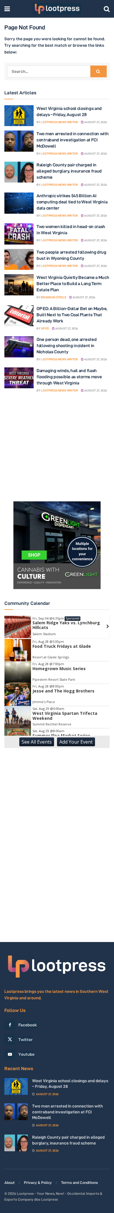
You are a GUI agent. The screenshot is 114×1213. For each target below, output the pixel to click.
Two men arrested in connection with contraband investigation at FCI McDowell (73, 139)
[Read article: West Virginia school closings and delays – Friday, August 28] (19, 115)
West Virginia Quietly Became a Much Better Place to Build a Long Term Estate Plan (73, 283)
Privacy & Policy (38, 1182)
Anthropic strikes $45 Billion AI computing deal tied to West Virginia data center (72, 201)
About (9, 1182)
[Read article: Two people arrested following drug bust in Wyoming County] (19, 259)
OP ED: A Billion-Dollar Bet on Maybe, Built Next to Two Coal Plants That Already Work (72, 314)
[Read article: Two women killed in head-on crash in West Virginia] (19, 234)
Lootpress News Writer (59, 122)
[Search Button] (107, 9)
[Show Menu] (7, 9)
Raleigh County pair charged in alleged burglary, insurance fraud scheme (69, 171)
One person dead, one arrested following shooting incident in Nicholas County (66, 345)
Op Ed (45, 328)
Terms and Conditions (79, 1182)
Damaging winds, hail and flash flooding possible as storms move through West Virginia (69, 376)
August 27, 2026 (95, 122)
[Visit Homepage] (57, 9)
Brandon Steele (53, 297)
